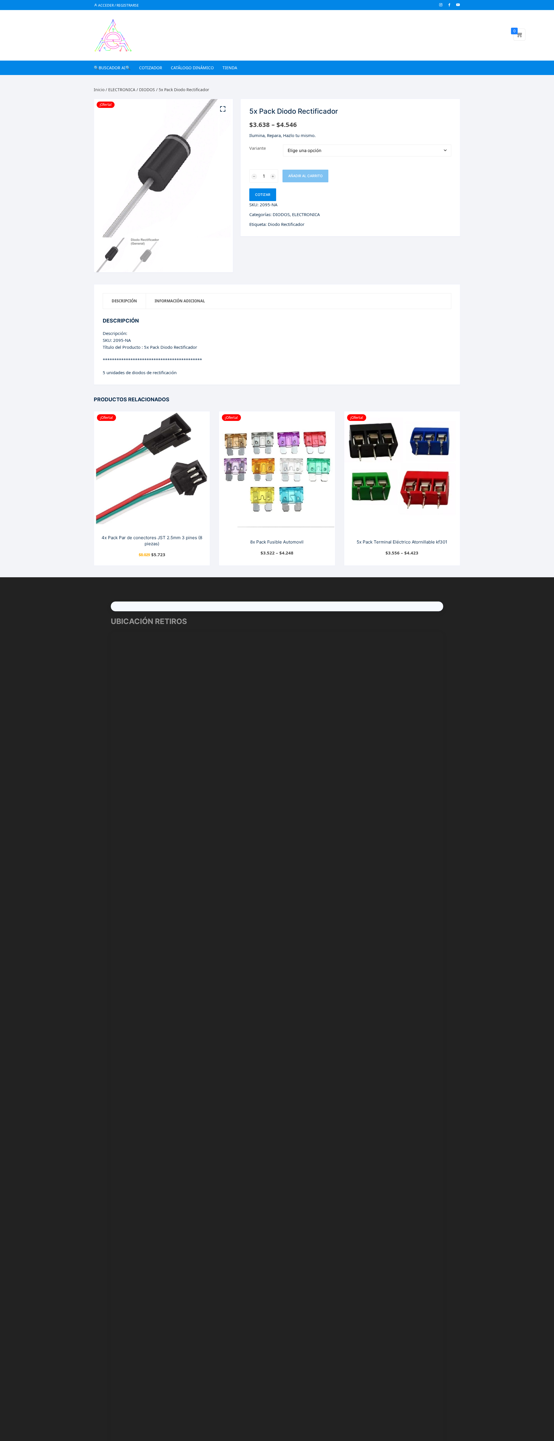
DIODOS (147, 89)
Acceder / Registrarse (118, 5)
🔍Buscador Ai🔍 (112, 67)
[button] (222, 109)
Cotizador (150, 67)
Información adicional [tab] (180, 300)
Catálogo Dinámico (192, 67)
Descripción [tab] (124, 300)
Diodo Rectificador (286, 224)
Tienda (229, 67)
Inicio (99, 89)
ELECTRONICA (121, 89)
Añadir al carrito (305, 176)
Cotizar (262, 194)
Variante (257, 148)
